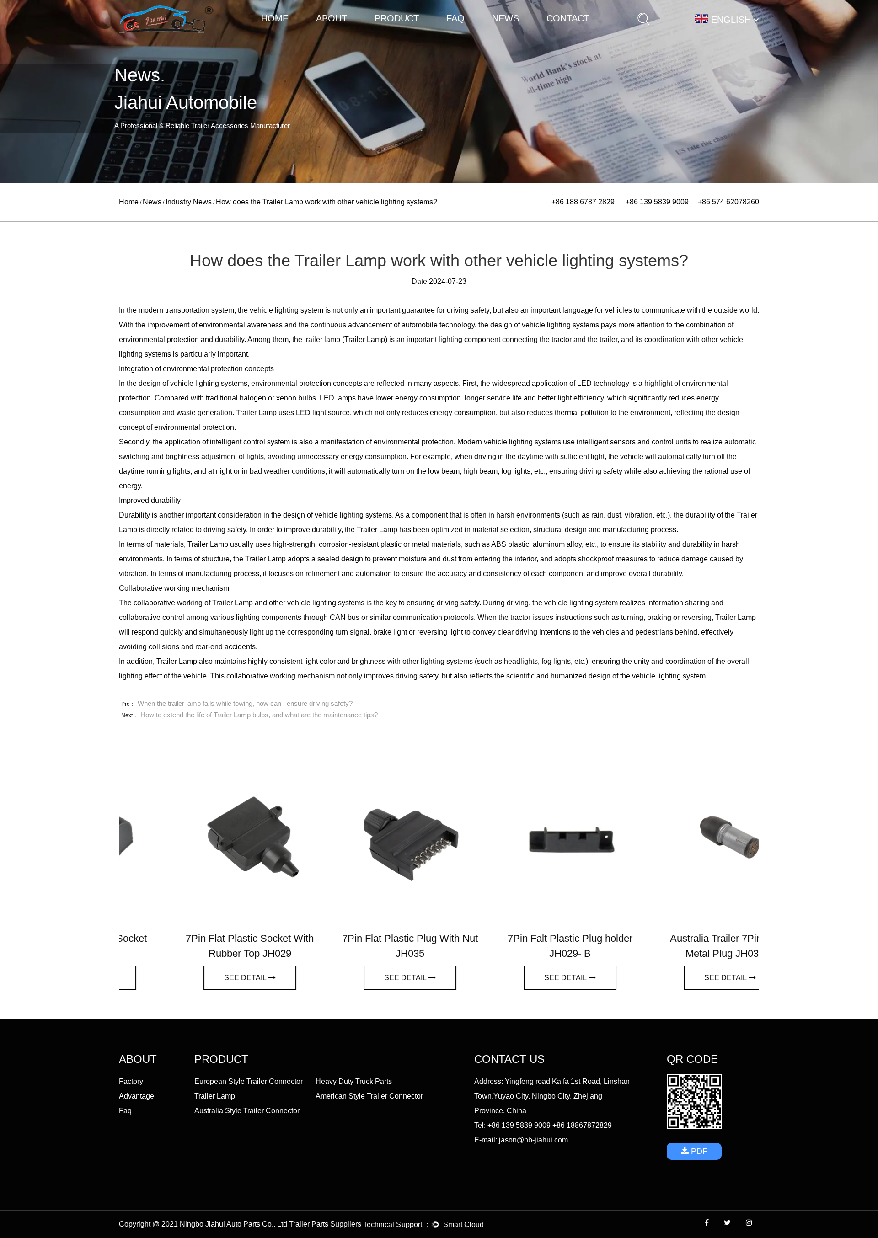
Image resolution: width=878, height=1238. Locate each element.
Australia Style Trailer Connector (247, 1111)
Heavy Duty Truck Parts (417, 34)
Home (275, 18)
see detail (194, 978)
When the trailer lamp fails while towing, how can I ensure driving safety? (245, 703)
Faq (455, 18)
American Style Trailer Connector (369, 1096)
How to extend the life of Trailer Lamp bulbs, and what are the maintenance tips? (259, 715)
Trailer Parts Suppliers (325, 1224)
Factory (338, 34)
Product (397, 18)
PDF (698, 1151)
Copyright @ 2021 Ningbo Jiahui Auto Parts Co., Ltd (204, 1224)
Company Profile (339, 36)
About (331, 18)
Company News (514, 36)
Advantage (338, 33)
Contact (567, 18)
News (505, 18)
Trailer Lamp (415, 33)
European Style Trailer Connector (418, 36)
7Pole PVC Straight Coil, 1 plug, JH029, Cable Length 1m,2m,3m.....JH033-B (679, 953)
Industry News (513, 34)
